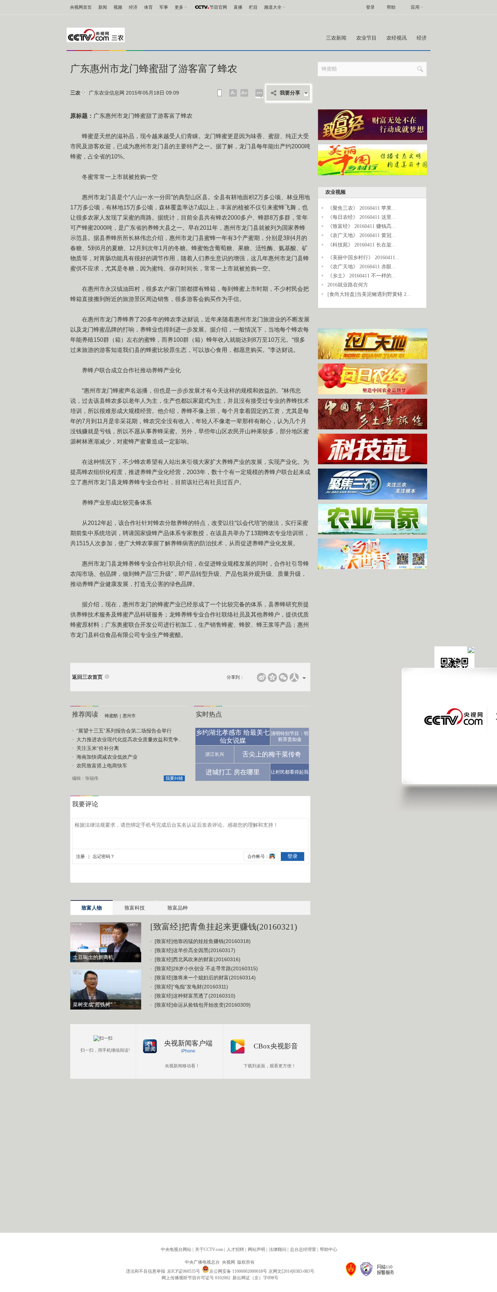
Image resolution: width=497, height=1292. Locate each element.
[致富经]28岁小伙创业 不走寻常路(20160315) (206, 968)
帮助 (391, 7)
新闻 (102, 7)
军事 (163, 7)
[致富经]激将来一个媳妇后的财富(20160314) (205, 977)
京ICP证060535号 (183, 1271)
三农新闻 (336, 38)
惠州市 (129, 715)
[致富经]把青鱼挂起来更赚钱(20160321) (223, 926)
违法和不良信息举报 (145, 1271)
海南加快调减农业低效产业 (107, 757)
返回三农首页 (87, 677)
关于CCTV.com (209, 1249)
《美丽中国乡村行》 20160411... (363, 257)
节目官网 (218, 7)
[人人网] (294, 677)
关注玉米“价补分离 (97, 748)
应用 (415, 7)
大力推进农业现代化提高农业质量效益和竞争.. (128, 739)
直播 (238, 7)
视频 (118, 7)
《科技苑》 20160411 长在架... (361, 245)
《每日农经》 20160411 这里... (361, 217)
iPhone (188, 1051)
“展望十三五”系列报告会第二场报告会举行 (124, 731)
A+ (244, 93)
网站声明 (256, 1249)
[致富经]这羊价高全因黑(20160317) (195, 950)
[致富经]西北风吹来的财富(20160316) (197, 959)
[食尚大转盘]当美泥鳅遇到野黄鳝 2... (369, 294)
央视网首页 (81, 7)
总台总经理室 (303, 1249)
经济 (133, 7)
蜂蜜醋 (111, 715)
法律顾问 (277, 1249)
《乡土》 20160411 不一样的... (361, 275)
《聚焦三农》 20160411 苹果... (361, 208)
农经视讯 (396, 38)
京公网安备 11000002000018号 (238, 1271)
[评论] (259, 93)
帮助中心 (328, 1249)
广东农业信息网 (106, 93)
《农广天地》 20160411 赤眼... (361, 266)
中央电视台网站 (176, 1249)
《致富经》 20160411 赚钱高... (361, 226)
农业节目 (366, 38)
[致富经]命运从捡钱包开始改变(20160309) (203, 1005)
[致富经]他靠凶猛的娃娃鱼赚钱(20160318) (203, 941)
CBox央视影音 (276, 1046)
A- (233, 93)
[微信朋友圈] (283, 677)
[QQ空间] (272, 677)
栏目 (253, 7)
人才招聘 (235, 1249)
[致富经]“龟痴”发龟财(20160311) (191, 987)
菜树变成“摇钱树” (92, 1004)
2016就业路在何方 (347, 285)
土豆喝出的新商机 (93, 957)
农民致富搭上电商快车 (101, 766)
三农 (75, 93)
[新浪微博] (261, 677)
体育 (148, 7)
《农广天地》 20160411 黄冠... (361, 235)
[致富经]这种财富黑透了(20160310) (195, 996)
